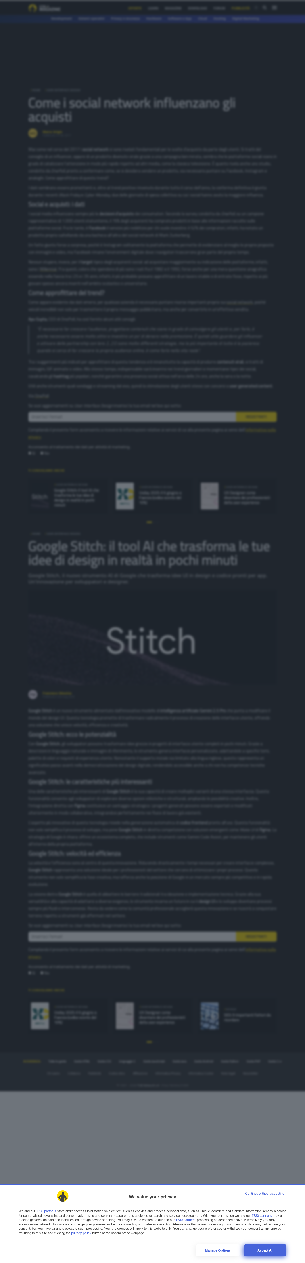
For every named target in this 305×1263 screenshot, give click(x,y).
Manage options (218, 1250)
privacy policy (81, 1233)
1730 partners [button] (46, 1211)
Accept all (265, 1250)
